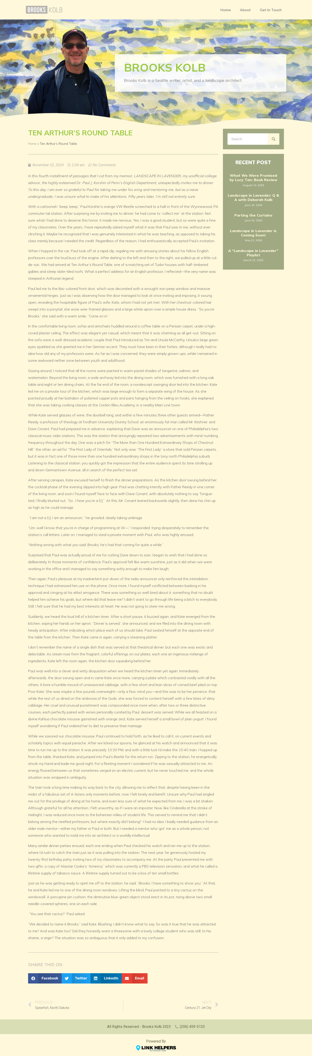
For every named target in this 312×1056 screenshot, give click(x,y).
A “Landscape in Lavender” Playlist (253, 252)
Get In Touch (271, 10)
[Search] (273, 139)
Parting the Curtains (253, 215)
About (245, 10)
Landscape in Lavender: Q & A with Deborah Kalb (253, 197)
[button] (45, 978)
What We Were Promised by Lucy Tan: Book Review (253, 177)
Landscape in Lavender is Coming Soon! (253, 232)
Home (225, 10)
